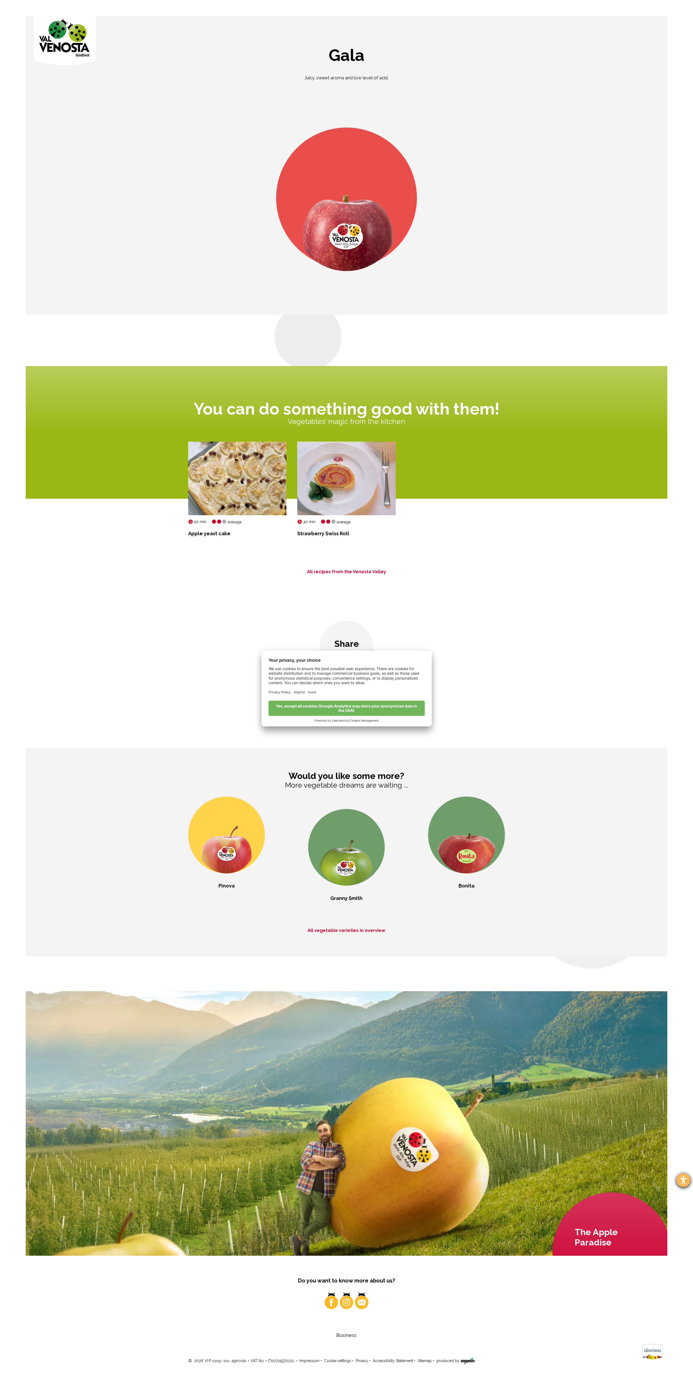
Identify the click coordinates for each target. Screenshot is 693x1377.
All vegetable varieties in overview (346, 930)
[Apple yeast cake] (237, 478)
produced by (448, 1361)
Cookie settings (337, 1361)
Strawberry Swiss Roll (323, 533)
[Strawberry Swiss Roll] (346, 478)
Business (346, 1335)
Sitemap (425, 1361)
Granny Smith (346, 898)
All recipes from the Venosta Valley (346, 571)
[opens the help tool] (683, 1180)
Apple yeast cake (209, 533)
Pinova (226, 886)
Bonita (467, 886)
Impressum (309, 1361)
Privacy (362, 1361)
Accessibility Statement (393, 1361)
